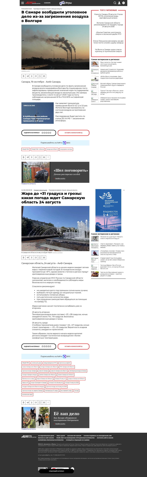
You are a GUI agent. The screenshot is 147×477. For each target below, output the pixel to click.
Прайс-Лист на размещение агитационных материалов (75, 438)
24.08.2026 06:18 (26, 190)
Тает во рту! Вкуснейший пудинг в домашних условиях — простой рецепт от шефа (111, 274)
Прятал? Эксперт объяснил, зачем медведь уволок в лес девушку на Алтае (111, 92)
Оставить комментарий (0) (73, 133)
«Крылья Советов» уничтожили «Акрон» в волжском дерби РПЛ (108, 33)
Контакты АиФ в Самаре (105, 438)
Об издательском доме (46, 435)
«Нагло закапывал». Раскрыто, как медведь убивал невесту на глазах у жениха (112, 245)
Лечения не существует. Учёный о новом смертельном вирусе (111, 237)
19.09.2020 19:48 (26, 9)
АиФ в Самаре (57, 252)
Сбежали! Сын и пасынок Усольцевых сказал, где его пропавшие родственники (113, 99)
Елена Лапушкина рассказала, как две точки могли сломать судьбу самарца (108, 42)
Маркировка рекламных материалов (50, 440)
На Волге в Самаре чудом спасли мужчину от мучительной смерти (108, 50)
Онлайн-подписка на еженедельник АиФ (98, 435)
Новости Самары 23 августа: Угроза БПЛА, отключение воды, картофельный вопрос (108, 16)
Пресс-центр (61, 435)
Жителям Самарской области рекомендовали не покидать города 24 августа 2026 (108, 25)
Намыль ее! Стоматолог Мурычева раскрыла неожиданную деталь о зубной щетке (112, 71)
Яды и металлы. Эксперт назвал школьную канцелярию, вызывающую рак (111, 64)
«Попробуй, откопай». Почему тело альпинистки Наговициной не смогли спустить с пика (112, 252)
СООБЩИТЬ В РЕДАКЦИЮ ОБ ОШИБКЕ (77, 440)
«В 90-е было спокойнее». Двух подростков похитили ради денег (111, 77)
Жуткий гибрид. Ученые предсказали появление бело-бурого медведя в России (112, 85)
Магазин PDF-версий (74, 435)
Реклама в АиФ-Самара (46, 438)
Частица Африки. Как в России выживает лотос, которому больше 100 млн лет (112, 266)
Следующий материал (56, 471)
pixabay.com (25, 71)
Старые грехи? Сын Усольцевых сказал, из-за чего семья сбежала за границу (112, 259)
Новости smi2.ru (28, 184)
